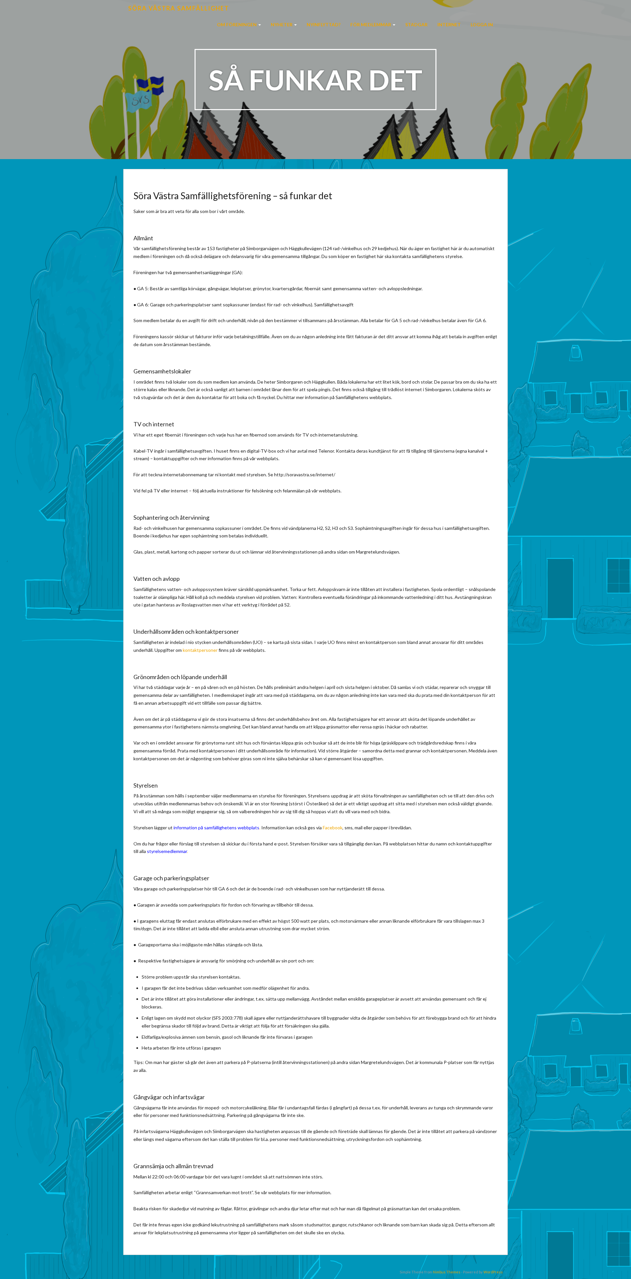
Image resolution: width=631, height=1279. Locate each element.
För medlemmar (371, 24)
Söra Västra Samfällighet (178, 8)
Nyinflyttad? (323, 24)
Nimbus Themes (446, 1272)
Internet (449, 24)
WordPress (493, 1272)
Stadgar (416, 24)
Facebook (332, 827)
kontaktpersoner (200, 650)
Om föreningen (237, 24)
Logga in (482, 24)
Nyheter (282, 24)
